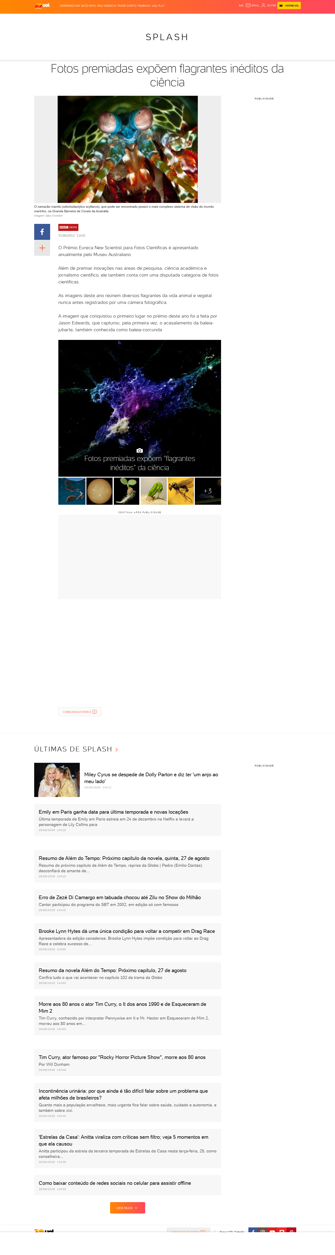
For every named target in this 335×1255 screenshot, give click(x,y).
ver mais (124, 1208)
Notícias (86, 18)
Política (100, 18)
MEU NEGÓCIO (106, 5)
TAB (256, 18)
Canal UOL (232, 18)
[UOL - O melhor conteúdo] (42, 6)
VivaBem (201, 18)
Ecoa (219, 18)
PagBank (144, 5)
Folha (144, 18)
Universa (185, 18)
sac (241, 5)
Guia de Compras (293, 18)
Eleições (70, 18)
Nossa (247, 18)
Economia (130, 18)
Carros (115, 18)
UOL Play (158, 5)
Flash (57, 18)
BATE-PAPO (88, 5)
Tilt (211, 18)
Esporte (157, 18)
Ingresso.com (70, 5)
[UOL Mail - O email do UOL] (252, 5)
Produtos (43, 18)
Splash (171, 18)
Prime (264, 18)
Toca (273, 18)
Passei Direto (127, 5)
